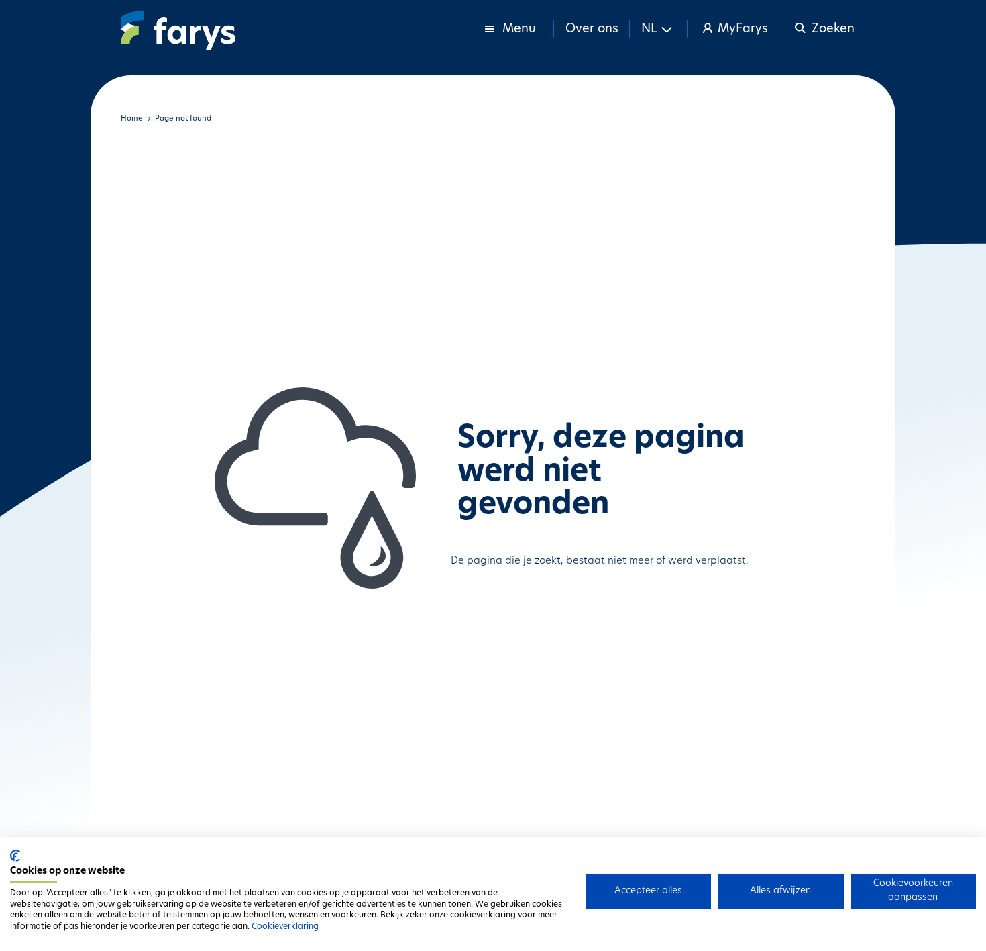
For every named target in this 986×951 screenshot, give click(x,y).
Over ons (591, 29)
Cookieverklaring (285, 927)
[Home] (178, 30)
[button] (658, 29)
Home (132, 119)
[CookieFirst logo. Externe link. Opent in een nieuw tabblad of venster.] (15, 856)
